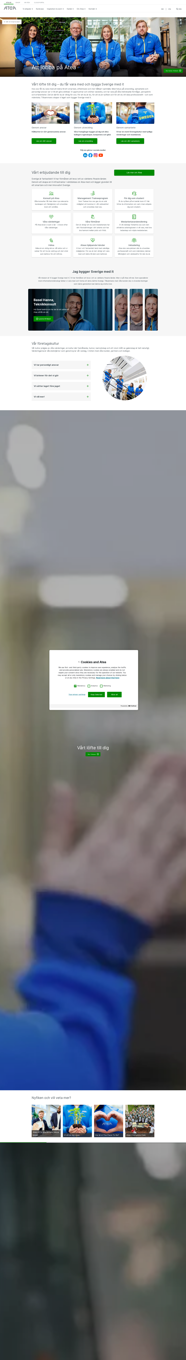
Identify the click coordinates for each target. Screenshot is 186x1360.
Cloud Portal (39, 2)
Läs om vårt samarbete (130, 141)
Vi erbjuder (27, 9)
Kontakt (92, 9)
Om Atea (80, 9)
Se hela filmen (172, 71)
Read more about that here (107, 678)
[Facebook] (90, 155)
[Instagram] (95, 155)
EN (169, 9)
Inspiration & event (55, 9)
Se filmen (92, 754)
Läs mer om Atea (134, 172)
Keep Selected (96, 694)
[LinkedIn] (85, 155)
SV (162, 9)
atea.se (8, 2)
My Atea (27, 2)
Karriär (69, 9)
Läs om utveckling (85, 141)
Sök (180, 9)
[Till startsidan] (10, 8)
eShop (18, 2)
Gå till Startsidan (13, 22)
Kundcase (40, 9)
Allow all (114, 694)
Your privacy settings (77, 694)
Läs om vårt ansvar (44, 141)
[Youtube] (100, 155)
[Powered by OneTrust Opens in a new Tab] (129, 706)
